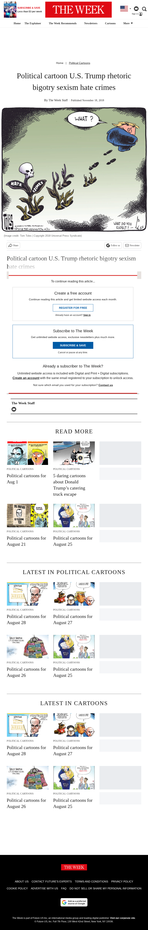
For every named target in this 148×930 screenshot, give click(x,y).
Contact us (105, 385)
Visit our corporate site (122, 918)
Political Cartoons (79, 62)
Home (59, 62)
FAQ (63, 888)
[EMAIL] (15, 409)
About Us (22, 881)
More (126, 23)
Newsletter (135, 245)
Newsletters (90, 23)
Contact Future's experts (52, 881)
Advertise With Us (44, 888)
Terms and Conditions (91, 881)
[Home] (17, 23)
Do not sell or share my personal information (105, 888)
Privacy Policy (122, 881)
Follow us (115, 245)
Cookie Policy (17, 888)
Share (15, 245)
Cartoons (110, 23)
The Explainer (32, 23)
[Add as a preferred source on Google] (74, 902)
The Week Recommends (63, 23)
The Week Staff (58, 100)
